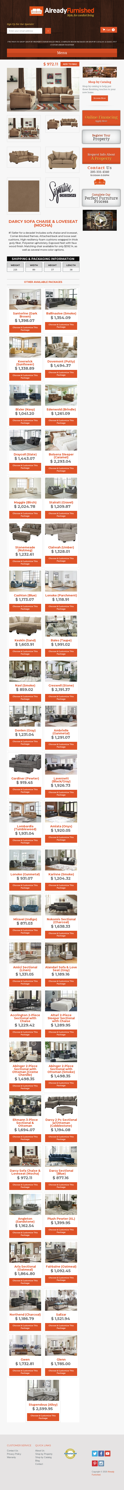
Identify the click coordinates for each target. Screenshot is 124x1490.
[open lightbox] (43, 90)
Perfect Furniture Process (101, 198)
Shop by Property (43, 1454)
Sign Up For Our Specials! (20, 24)
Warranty (11, 1457)
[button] (108, 30)
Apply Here (101, 118)
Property (101, 137)
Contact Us (12, 1450)
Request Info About (101, 157)
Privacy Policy (14, 1454)
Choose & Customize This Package (25, 328)
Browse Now (100, 98)
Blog (37, 1460)
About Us (39, 1450)
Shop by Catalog (43, 1457)
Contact (39, 1464)
